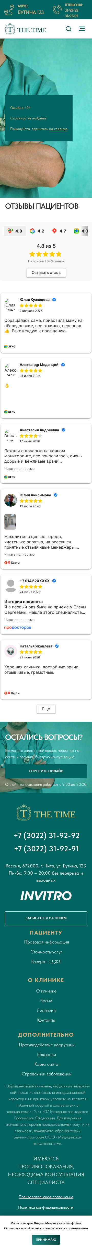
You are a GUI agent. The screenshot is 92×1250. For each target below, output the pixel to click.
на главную (58, 549)
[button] (68, 29)
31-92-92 (71, 10)
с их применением (74, 1228)
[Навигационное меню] (82, 29)
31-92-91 (71, 16)
